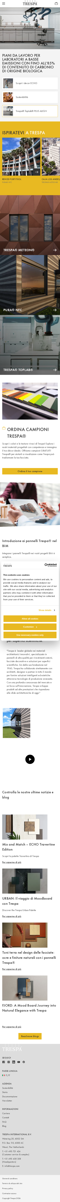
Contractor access (9, 1193)
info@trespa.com (12, 1166)
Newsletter (7, 1100)
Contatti (5, 1117)
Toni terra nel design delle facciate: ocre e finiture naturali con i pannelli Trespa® (29, 957)
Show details (45, 610)
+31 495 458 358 (12, 1158)
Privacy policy (7, 1188)
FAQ (4, 1122)
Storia (4, 1092)
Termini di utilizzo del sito (12, 1183)
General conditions (10, 1178)
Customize (28, 627)
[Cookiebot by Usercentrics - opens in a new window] (44, 565)
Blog (4, 1126)
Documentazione (9, 1096)
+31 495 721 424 (12, 1151)
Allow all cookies (30, 618)
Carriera (6, 1113)
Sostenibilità (7, 1088)
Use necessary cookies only (30, 635)
